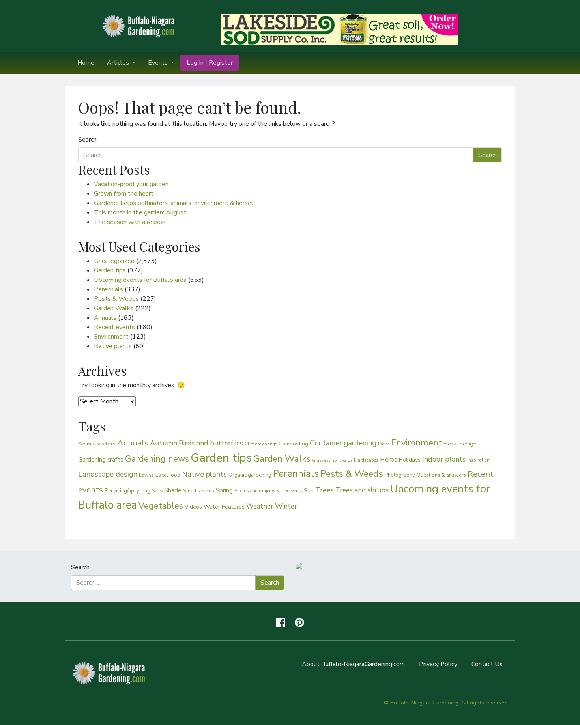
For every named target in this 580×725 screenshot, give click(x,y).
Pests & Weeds (116, 298)
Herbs (388, 459)
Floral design (460, 443)
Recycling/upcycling (127, 490)
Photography (400, 475)
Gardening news (157, 459)
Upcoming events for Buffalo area (140, 280)
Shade (172, 490)
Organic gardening (249, 475)
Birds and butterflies (211, 443)
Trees (324, 490)
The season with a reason (129, 222)
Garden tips (110, 270)
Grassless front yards (332, 460)
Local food (167, 475)
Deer (383, 443)
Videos (193, 507)
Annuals (105, 317)
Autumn (163, 443)
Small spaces (198, 491)
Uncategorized (114, 261)
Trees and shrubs (362, 490)
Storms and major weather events (268, 491)
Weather (259, 506)
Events (158, 62)
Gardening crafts (100, 459)
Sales (157, 491)
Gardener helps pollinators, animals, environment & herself (174, 203)
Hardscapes (366, 460)
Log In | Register (210, 62)
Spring (224, 490)
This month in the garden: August (140, 212)
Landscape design (107, 474)
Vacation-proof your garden (131, 184)
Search (87, 139)
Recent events (114, 327)
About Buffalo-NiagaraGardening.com (353, 664)
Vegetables (160, 506)
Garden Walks (113, 308)
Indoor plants (444, 459)
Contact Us (487, 664)
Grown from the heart (123, 193)
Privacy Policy (438, 664)
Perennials (108, 289)
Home (85, 62)
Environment (111, 336)
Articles (119, 62)
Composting (293, 443)
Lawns (146, 475)
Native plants (113, 346)
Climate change (261, 444)
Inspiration (478, 460)
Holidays (410, 460)
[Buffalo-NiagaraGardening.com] (140, 25)
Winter (286, 506)
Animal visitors (97, 443)
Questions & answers (441, 475)
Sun (309, 490)
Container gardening (343, 443)
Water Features (224, 507)
